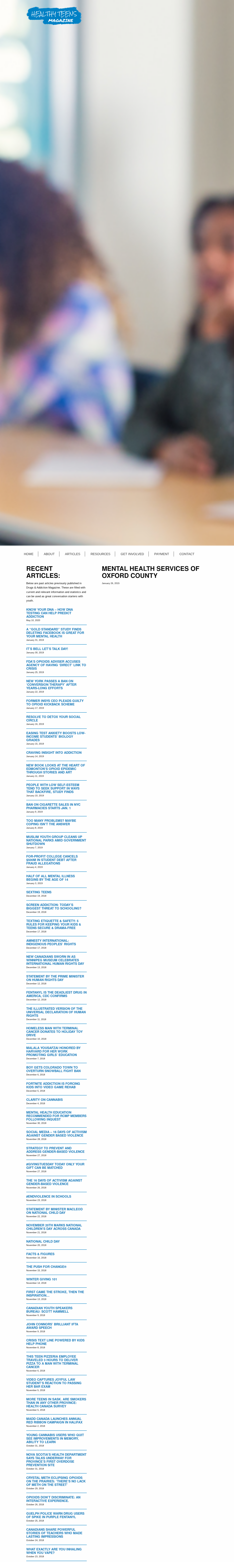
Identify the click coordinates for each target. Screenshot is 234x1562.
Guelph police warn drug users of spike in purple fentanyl (55, 1515)
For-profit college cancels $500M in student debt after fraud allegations (52, 859)
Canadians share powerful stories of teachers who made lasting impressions (54, 1533)
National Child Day (43, 1241)
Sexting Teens (38, 892)
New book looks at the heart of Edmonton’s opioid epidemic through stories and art (55, 768)
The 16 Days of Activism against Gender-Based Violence (54, 1182)
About (49, 554)
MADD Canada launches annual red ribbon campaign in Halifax (54, 1420)
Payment (161, 554)
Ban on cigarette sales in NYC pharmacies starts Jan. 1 (53, 806)
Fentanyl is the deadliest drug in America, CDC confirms (56, 994)
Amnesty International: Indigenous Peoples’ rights (51, 942)
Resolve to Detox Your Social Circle (53, 718)
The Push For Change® (46, 1266)
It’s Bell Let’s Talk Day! (47, 648)
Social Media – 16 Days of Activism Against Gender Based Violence (56, 1133)
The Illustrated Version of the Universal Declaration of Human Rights (56, 1012)
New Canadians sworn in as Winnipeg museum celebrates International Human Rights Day (55, 960)
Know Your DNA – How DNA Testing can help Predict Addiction (49, 613)
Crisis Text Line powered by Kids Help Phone (55, 1342)
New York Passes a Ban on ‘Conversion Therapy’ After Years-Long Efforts (51, 684)
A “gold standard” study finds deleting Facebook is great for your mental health (55, 632)
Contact (186, 554)
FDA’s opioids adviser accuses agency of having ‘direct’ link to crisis (56, 665)
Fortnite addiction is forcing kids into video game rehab (53, 1085)
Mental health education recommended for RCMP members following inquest (56, 1115)
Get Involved (132, 554)
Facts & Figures (40, 1253)
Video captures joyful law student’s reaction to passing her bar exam (54, 1383)
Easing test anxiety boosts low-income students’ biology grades (55, 736)
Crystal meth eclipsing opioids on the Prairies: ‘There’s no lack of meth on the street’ (56, 1481)
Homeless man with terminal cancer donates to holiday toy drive (54, 1031)
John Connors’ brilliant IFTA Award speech (52, 1326)
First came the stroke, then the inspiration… (55, 1293)
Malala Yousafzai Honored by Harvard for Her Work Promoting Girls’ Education (53, 1051)
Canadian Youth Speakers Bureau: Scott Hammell (49, 1310)
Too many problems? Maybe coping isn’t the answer (51, 822)
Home (28, 554)
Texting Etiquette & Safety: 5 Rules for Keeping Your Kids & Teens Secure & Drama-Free (53, 924)
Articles (72, 554)
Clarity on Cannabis (44, 1099)
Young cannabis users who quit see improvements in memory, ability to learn (55, 1438)
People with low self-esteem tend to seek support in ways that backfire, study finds (52, 788)
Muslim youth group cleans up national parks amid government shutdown (56, 840)
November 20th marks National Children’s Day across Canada (54, 1227)
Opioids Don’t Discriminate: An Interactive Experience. (53, 1499)
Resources (100, 554)
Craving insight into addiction (54, 752)
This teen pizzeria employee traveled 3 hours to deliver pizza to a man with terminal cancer (52, 1361)
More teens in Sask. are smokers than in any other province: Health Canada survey (56, 1402)
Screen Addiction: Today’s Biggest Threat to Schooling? (53, 906)
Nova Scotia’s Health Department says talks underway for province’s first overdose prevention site (56, 1459)
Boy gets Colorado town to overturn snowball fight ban (53, 1069)
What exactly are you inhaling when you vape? (54, 1551)
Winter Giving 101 (41, 1279)
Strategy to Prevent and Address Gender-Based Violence (55, 1150)
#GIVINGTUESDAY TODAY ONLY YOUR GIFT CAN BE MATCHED (55, 1166)
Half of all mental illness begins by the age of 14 (50, 878)
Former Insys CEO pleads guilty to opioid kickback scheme (55, 702)
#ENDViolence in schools (48, 1196)
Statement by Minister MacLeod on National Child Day (54, 1211)
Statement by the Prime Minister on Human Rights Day (55, 978)
